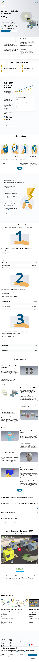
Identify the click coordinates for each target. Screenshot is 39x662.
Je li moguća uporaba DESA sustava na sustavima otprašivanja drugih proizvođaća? (19, 503)
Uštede (18, 55)
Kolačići (30, 640)
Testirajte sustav (27, 57)
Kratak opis (6, 55)
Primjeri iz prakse (30, 55)
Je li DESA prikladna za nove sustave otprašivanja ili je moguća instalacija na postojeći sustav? (17, 498)
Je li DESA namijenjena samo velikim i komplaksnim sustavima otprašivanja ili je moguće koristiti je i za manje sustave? (18, 517)
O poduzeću (31, 638)
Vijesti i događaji (32, 636)
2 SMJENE (14, 196)
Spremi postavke (32, 658)
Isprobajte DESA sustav (6, 30)
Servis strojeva (20, 645)
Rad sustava (11, 57)
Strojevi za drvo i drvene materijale (11, 639)
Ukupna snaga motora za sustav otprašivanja (11, 187)
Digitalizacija (20, 57)
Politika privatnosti (32, 642)
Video (16, 57)
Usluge (19, 634)
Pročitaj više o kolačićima (21, 651)
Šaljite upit (14, 30)
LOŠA (11, 209)
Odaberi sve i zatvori (32, 654)
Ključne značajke (12, 55)
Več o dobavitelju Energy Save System (19, 582)
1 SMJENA (7, 196)
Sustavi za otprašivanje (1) (3, 639)
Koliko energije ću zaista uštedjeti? (8, 512)
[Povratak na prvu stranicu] (4, 2)
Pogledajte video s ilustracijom (10, 125)
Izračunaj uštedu (8, 213)
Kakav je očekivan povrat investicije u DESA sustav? (12, 522)
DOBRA (5, 209)
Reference (31, 634)
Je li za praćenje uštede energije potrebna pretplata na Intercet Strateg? (16, 508)
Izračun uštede (23, 55)
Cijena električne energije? (11, 201)
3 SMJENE (7, 197)
